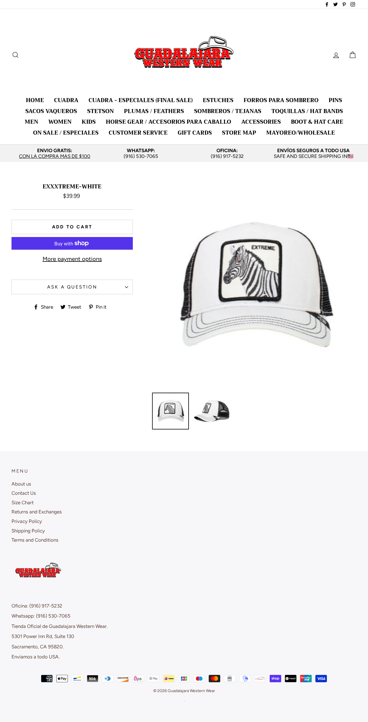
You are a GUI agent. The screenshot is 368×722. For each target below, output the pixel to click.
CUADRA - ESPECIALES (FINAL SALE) (141, 100)
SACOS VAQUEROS (51, 111)
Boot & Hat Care (317, 122)
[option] (55, 153)
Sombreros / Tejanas (227, 111)
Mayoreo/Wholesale (300, 132)
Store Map (239, 132)
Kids (89, 122)
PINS (335, 100)
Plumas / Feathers (154, 111)
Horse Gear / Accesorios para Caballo (168, 122)
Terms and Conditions (35, 540)
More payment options (72, 258)
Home (35, 100)
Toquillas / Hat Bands (307, 111)
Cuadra (66, 100)
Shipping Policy (28, 531)
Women (60, 122)
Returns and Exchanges (37, 512)
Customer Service (138, 132)
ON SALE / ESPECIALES (66, 132)
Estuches (218, 100)
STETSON (100, 111)
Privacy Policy (27, 521)
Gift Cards (195, 132)
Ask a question (72, 287)
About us (21, 484)
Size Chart (23, 502)
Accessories (261, 122)
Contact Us (24, 493)
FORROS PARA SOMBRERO (281, 100)
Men (31, 122)
